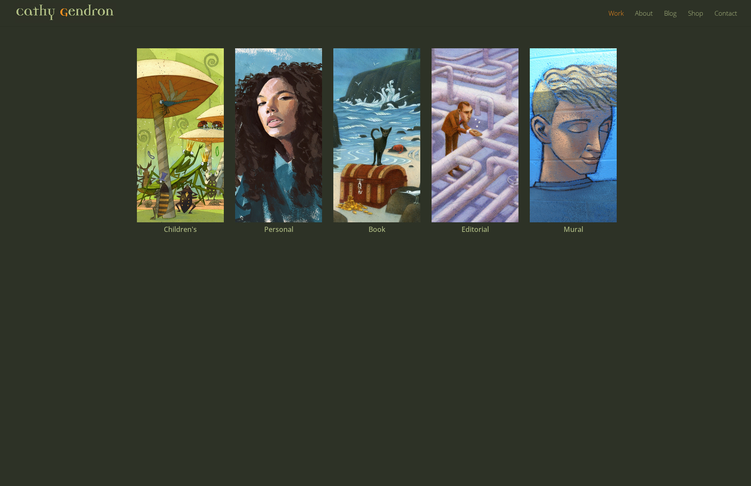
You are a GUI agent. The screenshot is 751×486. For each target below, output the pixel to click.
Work (616, 13)
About (644, 13)
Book (377, 229)
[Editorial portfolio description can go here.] (475, 135)
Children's (180, 229)
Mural (573, 229)
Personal (278, 229)
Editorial (475, 229)
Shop (695, 13)
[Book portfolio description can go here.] (376, 135)
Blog (670, 13)
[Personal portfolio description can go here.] (278, 135)
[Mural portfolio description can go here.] (573, 135)
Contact (725, 13)
